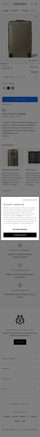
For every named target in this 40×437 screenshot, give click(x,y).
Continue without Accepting (30, 199)
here (19, 215)
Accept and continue (20, 235)
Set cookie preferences (20, 229)
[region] (20, 218)
